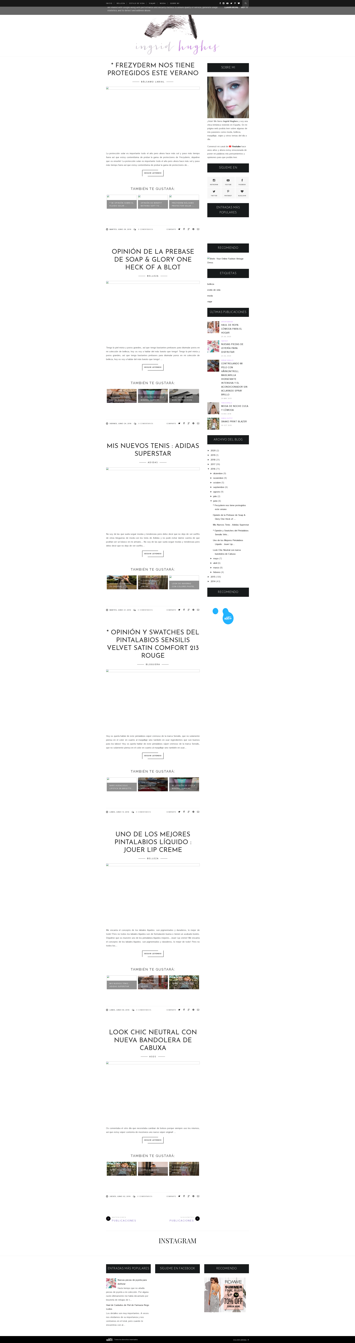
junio (215, 501)
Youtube (228, 185)
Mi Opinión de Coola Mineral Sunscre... (152, 398)
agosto (216, 491)
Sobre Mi (174, 3)
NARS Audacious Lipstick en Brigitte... (122, 787)
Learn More (231, 7)
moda (210, 295)
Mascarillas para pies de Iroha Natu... (121, 398)
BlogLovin (242, 196)
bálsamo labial (153, 81)
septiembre (218, 487)
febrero (216, 572)
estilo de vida (213, 290)
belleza (153, 276)
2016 (213, 469)
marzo (216, 567)
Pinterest (228, 196)
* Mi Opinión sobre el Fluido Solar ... (122, 204)
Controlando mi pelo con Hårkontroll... (150, 785)
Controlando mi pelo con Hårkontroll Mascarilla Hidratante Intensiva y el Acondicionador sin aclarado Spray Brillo (234, 379)
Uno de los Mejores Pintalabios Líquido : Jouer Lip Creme (152, 843)
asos (152, 1056)
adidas (153, 462)
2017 (213, 464)
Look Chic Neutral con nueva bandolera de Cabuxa (153, 1040)
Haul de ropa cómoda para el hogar (150, 983)
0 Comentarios (145, 229)
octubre (217, 482)
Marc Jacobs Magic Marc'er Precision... (183, 398)
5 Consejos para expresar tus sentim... (150, 583)
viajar (209, 301)
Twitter (214, 196)
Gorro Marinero (150, 1170)
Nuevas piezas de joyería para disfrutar (232, 348)
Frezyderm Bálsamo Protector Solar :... (183, 204)
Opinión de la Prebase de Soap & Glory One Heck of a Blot (153, 260)
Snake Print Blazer (182, 983)
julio (215, 496)
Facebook (242, 185)
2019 (213, 455)
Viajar (152, 3)
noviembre (218, 478)
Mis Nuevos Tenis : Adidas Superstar (120, 985)
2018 (213, 459)
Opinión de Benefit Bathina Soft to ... (151, 204)
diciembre (218, 473)
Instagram (214, 185)
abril (215, 563)
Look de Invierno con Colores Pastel (183, 585)
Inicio (109, 3)
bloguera (153, 664)
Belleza (121, 3)
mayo (216, 558)
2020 (213, 450)
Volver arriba (240, 1340)
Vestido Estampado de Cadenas (120, 585)
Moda (163, 3)
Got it (244, 7)
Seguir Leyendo (153, 173)
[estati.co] (109, 1339)
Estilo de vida (137, 3)
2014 (213, 581)
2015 (213, 576)
